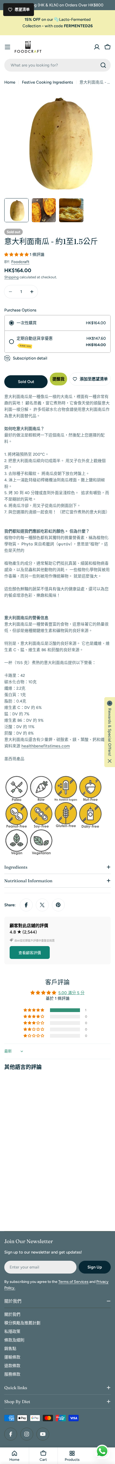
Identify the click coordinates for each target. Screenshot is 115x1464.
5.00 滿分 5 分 (71, 992)
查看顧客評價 (29, 953)
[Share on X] (42, 905)
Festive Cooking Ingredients (47, 82)
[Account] (97, 47)
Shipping (11, 277)
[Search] (103, 65)
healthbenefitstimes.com (45, 745)
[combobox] (57, 65)
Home (9, 82)
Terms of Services (73, 1281)
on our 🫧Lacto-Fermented (58, 19)
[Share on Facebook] (26, 905)
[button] (17, 254)
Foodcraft (20, 261)
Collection (31, 26)
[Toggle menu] (7, 47)
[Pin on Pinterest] (58, 905)
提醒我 (58, 379)
